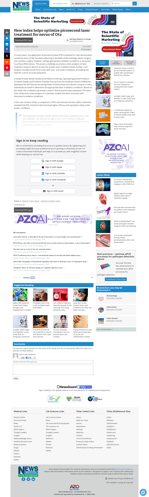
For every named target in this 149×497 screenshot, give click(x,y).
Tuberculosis (112, 307)
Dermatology (112, 296)
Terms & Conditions (84, 438)
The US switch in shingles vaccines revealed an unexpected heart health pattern (124, 85)
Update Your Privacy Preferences (120, 478)
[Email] (7, 74)
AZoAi (109, 447)
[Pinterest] (7, 68)
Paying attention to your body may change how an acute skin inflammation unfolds (82, 333)
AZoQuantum (112, 438)
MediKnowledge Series (23, 438)
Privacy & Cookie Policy (85, 441)
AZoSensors (111, 432)
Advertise (80, 432)
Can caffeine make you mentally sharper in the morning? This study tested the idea (62, 306)
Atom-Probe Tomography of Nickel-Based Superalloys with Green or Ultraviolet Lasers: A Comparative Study (49, 261)
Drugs (16, 447)
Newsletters (81, 426)
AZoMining (111, 435)
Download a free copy (115, 279)
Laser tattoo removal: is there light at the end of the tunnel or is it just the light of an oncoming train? (47, 237)
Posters (16, 454)
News (16, 423)
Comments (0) (19, 204)
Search (79, 423)
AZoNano (110, 420)
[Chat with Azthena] (143, 492)
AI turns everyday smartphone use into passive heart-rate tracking (61, 333)
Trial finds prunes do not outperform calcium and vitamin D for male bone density (42, 333)
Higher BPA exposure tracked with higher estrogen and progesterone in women (22, 306)
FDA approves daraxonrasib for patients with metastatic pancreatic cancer (124, 209)
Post (16, 378)
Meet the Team (82, 420)
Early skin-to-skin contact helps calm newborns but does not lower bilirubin (82, 306)
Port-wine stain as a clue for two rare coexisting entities (32, 249)
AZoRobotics (111, 429)
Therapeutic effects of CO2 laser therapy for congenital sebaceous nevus (38, 268)
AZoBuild (110, 441)
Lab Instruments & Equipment (57, 423)
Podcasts (17, 457)
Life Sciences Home (59, 4)
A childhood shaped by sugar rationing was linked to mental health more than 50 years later (124, 113)
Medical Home (40, 4)
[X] (7, 56)
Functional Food (20, 420)
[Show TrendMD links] (92, 277)
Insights (17, 435)
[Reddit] (7, 62)
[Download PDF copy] (7, 32)
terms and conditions (124, 469)
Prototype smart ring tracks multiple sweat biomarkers (41, 305)
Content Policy (81, 444)
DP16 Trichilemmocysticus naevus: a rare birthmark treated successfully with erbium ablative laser (46, 255)
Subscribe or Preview (114, 298)
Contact (79, 435)
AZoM (109, 417)
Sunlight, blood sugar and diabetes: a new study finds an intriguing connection (21, 333)
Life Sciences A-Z (52, 426)
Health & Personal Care (23, 441)
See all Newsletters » (105, 329)
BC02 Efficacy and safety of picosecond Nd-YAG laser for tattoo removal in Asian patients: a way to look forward (51, 243)
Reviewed (87, 49)
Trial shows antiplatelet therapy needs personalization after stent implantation (124, 238)
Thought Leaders (20, 432)
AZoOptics (111, 426)
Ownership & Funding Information (89, 447)
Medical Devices (20, 444)
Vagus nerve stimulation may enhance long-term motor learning (123, 126)
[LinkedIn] (7, 44)
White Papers (19, 429)
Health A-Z (18, 426)
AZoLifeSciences (113, 444)
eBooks (16, 450)
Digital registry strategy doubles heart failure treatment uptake (123, 195)
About (78, 417)
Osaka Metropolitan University (27, 46)
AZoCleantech (112, 423)
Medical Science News (30, 201)
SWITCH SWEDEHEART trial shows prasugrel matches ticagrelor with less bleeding (125, 223)
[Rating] (7, 38)
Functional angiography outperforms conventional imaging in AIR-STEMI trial (124, 181)
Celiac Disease (112, 318)
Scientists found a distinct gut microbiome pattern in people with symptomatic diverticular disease (124, 71)
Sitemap (79, 429)
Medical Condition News (50, 201)
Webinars (49, 438)
